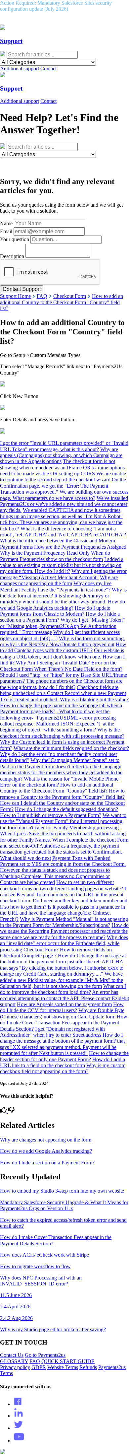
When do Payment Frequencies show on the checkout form (55, 556)
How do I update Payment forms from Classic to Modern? (55, 611)
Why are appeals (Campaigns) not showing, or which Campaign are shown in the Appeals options (61, 455)
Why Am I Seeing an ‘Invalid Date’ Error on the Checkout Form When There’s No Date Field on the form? (61, 665)
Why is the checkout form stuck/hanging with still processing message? (62, 732)
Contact (48, 68)
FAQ (42, 296)
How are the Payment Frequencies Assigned (80, 547)
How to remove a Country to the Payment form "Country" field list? (62, 793)
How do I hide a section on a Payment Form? (47, 1162)
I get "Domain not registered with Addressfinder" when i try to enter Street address (52, 1032)
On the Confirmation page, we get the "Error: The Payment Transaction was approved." (63, 486)
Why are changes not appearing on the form (59, 580)
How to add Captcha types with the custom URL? (63, 647)
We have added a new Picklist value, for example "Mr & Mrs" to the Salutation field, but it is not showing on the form (61, 980)
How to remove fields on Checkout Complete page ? (56, 952)
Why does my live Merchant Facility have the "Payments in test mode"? (55, 586)
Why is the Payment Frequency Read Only (45, 553)
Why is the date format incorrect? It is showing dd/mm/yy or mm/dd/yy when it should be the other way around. (63, 596)
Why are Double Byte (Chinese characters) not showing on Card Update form (62, 1013)
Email (6, 231)
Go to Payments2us (45, 1355)
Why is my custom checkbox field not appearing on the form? (62, 1068)
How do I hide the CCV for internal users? (62, 1007)
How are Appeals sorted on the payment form (64, 1004)
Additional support (19, 68)
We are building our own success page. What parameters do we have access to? (64, 495)
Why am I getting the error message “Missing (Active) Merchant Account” (63, 574)
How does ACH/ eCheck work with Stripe (44, 1255)
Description (12, 256)
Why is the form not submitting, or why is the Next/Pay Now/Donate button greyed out (62, 641)
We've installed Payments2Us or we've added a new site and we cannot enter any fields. (64, 504)
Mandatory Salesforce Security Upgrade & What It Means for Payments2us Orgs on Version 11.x (64, 1205)
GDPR (38, 1367)
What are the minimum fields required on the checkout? (71, 748)
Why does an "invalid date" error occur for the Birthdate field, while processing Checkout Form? (64, 943)
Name (6, 223)
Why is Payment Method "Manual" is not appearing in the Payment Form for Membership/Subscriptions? (64, 922)
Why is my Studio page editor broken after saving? (53, 1329)
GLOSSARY (14, 1361)
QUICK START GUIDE (68, 1361)
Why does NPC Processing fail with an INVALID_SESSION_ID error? (41, 1280)
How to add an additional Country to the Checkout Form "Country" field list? (61, 302)
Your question (14, 239)
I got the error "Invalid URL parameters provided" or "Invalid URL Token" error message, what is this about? (64, 446)
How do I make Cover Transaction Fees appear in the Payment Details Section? (63, 1023)
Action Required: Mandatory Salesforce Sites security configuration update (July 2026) (56, 6)
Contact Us (11, 1355)
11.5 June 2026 (16, 1295)
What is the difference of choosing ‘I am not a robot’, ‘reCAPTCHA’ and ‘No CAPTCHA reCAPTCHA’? (63, 531)
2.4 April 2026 (15, 1306)
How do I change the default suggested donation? (66, 809)
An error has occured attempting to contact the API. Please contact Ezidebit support (64, 998)
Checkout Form (69, 296)
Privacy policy (15, 1367)
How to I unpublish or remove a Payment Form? (50, 815)
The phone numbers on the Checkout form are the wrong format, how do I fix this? (61, 684)
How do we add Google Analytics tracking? (62, 604)
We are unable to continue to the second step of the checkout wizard (63, 476)
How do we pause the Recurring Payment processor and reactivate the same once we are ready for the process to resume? (64, 931)
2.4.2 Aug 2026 (16, 1318)
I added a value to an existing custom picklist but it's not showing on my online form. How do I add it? (61, 565)
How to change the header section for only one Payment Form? (64, 1056)
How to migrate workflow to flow (35, 1266)
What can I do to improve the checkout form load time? (63, 989)
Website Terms (62, 1367)
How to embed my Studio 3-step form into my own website (62, 1191)
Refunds (88, 1367)
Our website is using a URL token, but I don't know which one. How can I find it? (62, 656)
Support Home (15, 296)
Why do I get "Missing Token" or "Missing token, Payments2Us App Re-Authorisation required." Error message (62, 626)
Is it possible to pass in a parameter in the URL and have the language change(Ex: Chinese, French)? (62, 913)
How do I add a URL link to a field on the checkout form (62, 1062)
